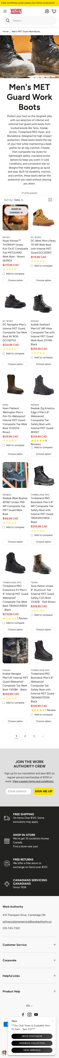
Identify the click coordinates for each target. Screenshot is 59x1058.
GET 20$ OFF (29, 537)
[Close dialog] (56, 509)
